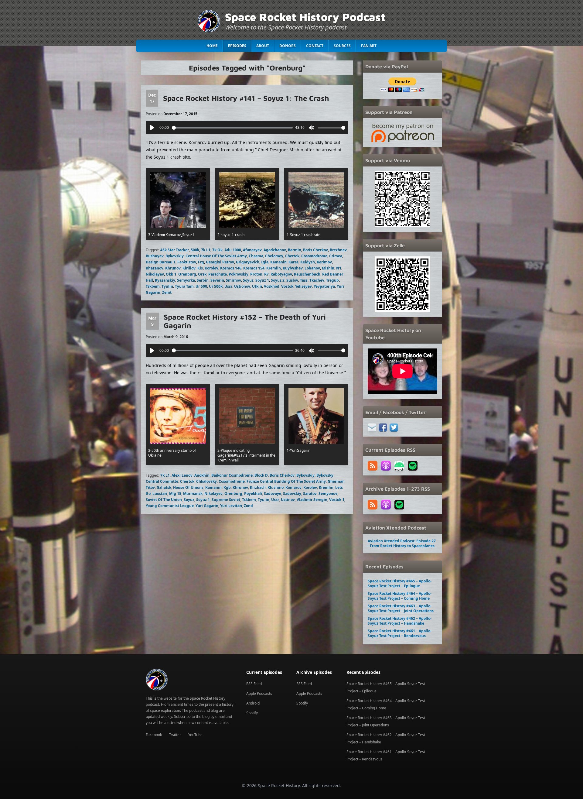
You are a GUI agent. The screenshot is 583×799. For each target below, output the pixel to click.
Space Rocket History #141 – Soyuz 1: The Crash (246, 98)
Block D (261, 475)
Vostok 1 (336, 499)
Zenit (167, 292)
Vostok (287, 286)
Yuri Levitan (231, 505)
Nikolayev (155, 274)
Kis (200, 268)
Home (212, 45)
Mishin (328, 268)
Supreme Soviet (226, 499)
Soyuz (248, 280)
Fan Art (369, 45)
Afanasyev (252, 249)
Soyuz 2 (278, 280)
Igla (264, 262)
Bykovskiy (174, 256)
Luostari (159, 493)
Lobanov (312, 268)
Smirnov (233, 280)
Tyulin (167, 286)
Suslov (292, 280)
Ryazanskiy (165, 280)
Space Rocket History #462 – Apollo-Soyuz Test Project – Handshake (399, 621)
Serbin (203, 280)
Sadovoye (272, 493)
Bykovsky (324, 475)
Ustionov (242, 286)
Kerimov (324, 262)
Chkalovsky (206, 481)
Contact (314, 45)
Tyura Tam (184, 286)
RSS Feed (254, 683)
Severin (217, 280)
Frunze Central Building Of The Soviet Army (286, 481)
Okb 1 (171, 274)
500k (195, 249)
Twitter (175, 734)
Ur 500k (216, 286)
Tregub (332, 280)
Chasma (256, 256)
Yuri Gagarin (207, 505)
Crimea (335, 256)
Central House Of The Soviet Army (216, 256)
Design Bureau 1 (161, 262)
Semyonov (328, 493)
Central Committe (162, 481)
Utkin (257, 286)
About (262, 45)
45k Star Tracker (174, 249)
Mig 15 (175, 493)
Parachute (217, 274)
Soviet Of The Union (164, 499)
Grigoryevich (247, 262)
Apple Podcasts (259, 693)
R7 (266, 274)
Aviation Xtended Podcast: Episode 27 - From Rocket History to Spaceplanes (402, 543)
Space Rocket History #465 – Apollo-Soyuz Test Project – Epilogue (399, 583)
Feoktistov (186, 262)
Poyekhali (253, 493)
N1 (338, 268)
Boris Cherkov (315, 249)
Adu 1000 (232, 249)
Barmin (294, 249)
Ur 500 (201, 286)
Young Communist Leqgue (170, 505)
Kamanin (278, 262)
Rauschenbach (307, 274)
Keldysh (307, 262)
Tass (304, 280)
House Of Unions (188, 487)
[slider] (232, 128)
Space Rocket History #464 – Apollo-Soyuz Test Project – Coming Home (399, 596)
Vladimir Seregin (312, 499)
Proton (256, 274)
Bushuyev (155, 256)
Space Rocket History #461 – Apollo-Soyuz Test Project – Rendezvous (399, 633)
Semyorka (186, 280)
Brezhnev (338, 249)
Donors (287, 45)
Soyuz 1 (262, 280)
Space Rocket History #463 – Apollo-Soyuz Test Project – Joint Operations (401, 608)
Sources (342, 45)
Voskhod (271, 286)
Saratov (310, 493)
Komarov (293, 487)
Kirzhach (258, 487)
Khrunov (173, 268)
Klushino (276, 487)
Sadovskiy (292, 493)
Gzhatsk (164, 487)
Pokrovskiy (238, 274)
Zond (248, 505)
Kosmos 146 (230, 268)
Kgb (227, 487)
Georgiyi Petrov (220, 262)
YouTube (195, 734)
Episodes (237, 45)
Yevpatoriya (324, 286)
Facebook (154, 734)
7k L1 (205, 249)
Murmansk (193, 493)
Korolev (211, 268)
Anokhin (202, 475)
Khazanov (154, 268)
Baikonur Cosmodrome (232, 475)
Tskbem (153, 286)
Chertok (292, 256)
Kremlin (273, 268)
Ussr (228, 286)
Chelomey (274, 256)
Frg (201, 262)
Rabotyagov (281, 274)
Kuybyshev (293, 268)
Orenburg (187, 274)
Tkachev (316, 280)
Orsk (202, 274)
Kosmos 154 (253, 268)
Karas (293, 262)
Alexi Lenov (182, 475)
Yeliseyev (303, 286)
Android (253, 703)
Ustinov (288, 499)
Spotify (252, 712)
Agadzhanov (275, 249)
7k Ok (217, 249)
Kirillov (189, 268)
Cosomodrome (314, 256)
